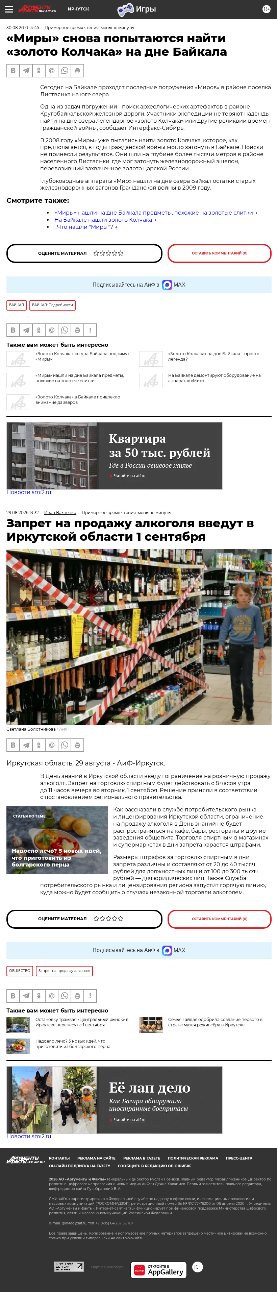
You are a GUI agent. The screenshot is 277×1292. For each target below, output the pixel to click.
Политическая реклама (193, 1158)
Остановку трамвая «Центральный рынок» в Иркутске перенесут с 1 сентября (81, 1022)
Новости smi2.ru (28, 492)
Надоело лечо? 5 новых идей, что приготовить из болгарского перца (72, 1044)
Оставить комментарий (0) (220, 253)
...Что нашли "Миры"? (83, 227)
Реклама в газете (141, 1158)
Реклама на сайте (96, 1158)
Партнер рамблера (107, 1267)
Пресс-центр (239, 1158)
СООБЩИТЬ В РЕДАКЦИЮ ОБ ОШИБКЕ (155, 1166)
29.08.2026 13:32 (22, 512)
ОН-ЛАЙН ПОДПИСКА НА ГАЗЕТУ (79, 1166)
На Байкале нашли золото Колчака (103, 220)
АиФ (64, 729)
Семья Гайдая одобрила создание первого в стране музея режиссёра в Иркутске (215, 1022)
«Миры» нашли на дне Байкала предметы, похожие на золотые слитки (153, 213)
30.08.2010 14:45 (22, 27)
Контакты (59, 1158)
